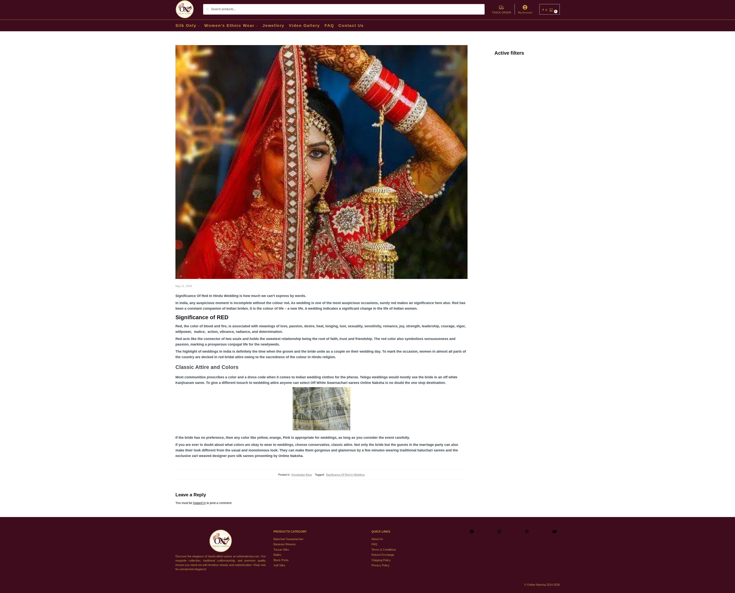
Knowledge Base (302, 474)
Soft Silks (279, 565)
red (286, 303)
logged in (199, 503)
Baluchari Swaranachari (288, 539)
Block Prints (281, 560)
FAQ (374, 544)
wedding (303, 303)
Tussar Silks (281, 549)
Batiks (277, 554)
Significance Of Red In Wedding (345, 474)
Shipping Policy (381, 560)
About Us (377, 539)
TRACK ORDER (501, 12)
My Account (525, 12)
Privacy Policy (380, 565)
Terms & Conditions (383, 549)
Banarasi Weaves (284, 544)
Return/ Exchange (382, 554)
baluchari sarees (431, 450)
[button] (549, 9)
